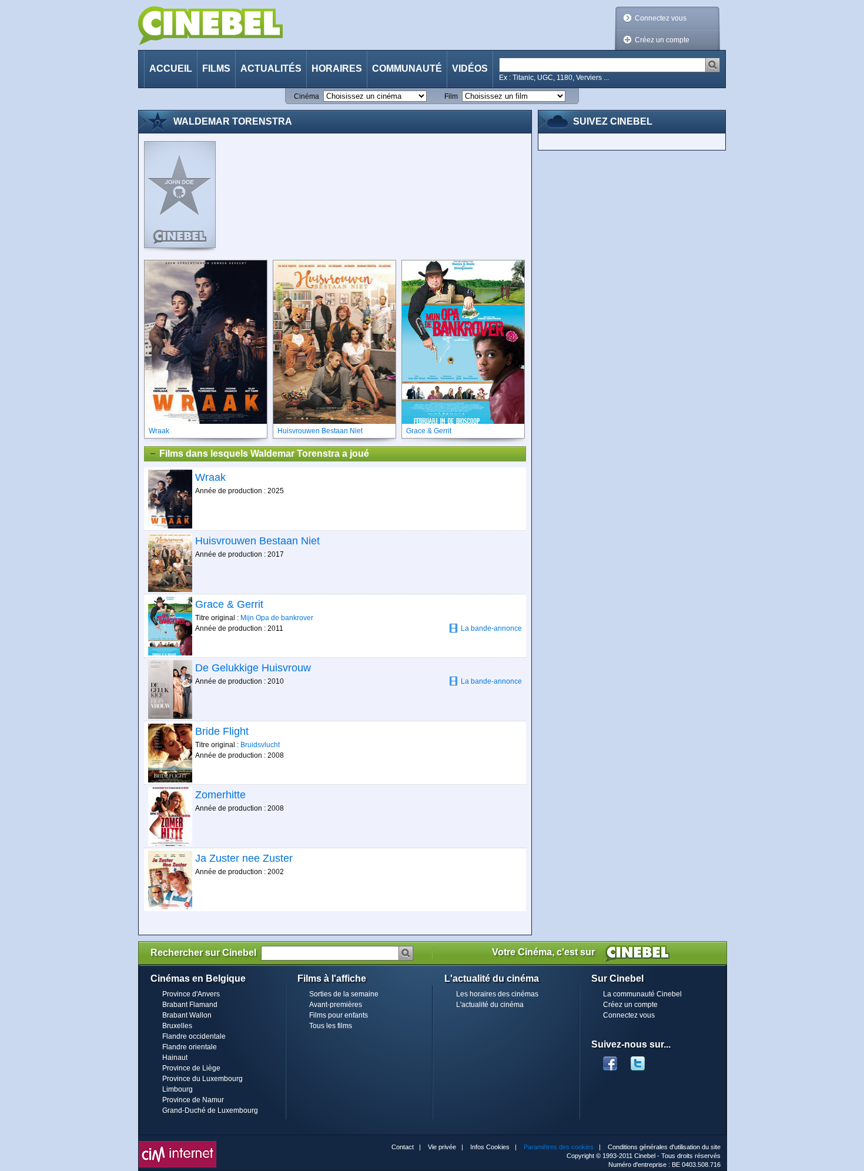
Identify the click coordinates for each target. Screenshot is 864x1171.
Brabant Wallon (187, 1015)
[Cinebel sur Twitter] (644, 1060)
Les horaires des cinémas (497, 994)
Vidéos (470, 68)
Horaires (337, 68)
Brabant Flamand (189, 1005)
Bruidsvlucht (260, 745)
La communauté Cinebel (642, 994)
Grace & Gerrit (229, 604)
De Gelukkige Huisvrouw (253, 668)
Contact (402, 1146)
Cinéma (306, 96)
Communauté (407, 68)
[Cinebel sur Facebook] (610, 1060)
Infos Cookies (490, 1146)
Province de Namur (193, 1100)
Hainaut (174, 1057)
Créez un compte (662, 40)
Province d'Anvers (191, 994)
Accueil (170, 68)
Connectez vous (660, 18)
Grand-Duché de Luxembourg (210, 1110)
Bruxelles (177, 1026)
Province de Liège (191, 1068)
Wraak (210, 477)
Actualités (271, 68)
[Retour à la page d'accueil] (210, 25)
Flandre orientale (189, 1047)
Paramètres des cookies (559, 1146)
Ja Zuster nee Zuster (244, 858)
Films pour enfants (338, 1015)
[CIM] (177, 1143)
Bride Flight (222, 731)
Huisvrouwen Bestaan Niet (257, 541)
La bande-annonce (491, 628)
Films (216, 68)
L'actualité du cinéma (490, 1005)
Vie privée (442, 1146)
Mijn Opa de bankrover (276, 618)
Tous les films (330, 1026)
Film (451, 96)
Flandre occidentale (194, 1036)
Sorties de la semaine (344, 994)
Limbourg (177, 1089)
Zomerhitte (220, 795)
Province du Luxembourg (202, 1079)
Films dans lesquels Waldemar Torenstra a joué (264, 454)
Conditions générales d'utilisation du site (664, 1146)
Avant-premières (335, 1005)
